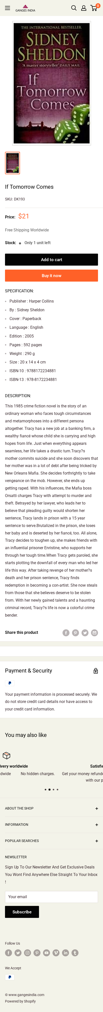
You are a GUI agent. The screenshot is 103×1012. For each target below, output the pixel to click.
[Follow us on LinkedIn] (65, 952)
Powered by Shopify (20, 1001)
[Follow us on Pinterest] (37, 952)
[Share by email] (94, 632)
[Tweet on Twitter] (85, 632)
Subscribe (22, 911)
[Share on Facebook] (66, 632)
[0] (94, 8)
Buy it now (52, 275)
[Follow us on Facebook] (8, 952)
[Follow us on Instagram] (27, 952)
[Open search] (74, 8)
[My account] (83, 8)
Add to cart (51, 259)
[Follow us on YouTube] (46, 952)
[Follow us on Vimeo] (56, 952)
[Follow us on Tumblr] (75, 952)
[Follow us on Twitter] (18, 952)
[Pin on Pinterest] (75, 632)
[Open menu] (7, 8)
